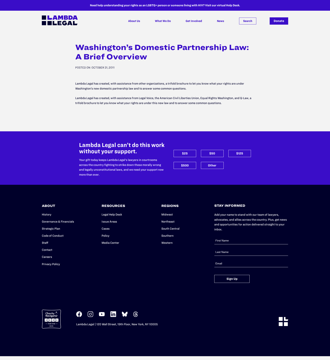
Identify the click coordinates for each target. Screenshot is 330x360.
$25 (185, 153)
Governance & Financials (58, 221)
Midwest (167, 214)
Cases (106, 228)
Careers (47, 256)
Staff (45, 242)
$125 (239, 153)
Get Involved (194, 21)
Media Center (110, 242)
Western (167, 242)
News (220, 21)
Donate (279, 21)
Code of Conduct (53, 235)
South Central (170, 228)
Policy (105, 235)
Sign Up (232, 278)
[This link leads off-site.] (79, 316)
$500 (185, 165)
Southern (167, 235)
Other (212, 165)
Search (247, 21)
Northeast (168, 221)
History (46, 214)
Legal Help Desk (112, 214)
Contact (47, 249)
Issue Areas (109, 221)
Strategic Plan (51, 228)
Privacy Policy (51, 264)
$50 (212, 153)
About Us (134, 21)
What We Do (163, 21)
